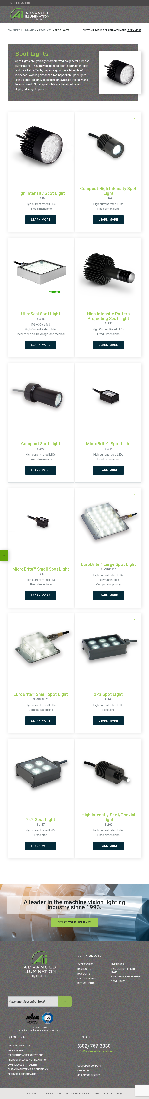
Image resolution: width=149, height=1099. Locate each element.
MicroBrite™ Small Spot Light (40, 569)
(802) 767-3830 (94, 1046)
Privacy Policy (103, 1093)
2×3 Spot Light (108, 694)
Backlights (84, 969)
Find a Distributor (19, 1045)
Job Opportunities (88, 1075)
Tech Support (16, 1050)
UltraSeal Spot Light (40, 313)
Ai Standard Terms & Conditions (28, 1069)
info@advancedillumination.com (97, 1051)
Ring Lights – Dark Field (125, 976)
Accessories (85, 964)
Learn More (134, 30)
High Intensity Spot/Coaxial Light (108, 817)
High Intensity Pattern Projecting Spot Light (108, 316)
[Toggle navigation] (137, 14)
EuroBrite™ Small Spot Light (40, 694)
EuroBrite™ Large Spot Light (108, 564)
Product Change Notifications (27, 1060)
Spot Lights (118, 981)
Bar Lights (83, 973)
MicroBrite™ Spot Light (108, 443)
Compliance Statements (23, 1064)
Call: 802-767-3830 (20, 3)
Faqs (119, 1093)
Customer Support (89, 1065)
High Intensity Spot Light (40, 193)
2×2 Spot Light (40, 819)
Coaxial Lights (86, 978)
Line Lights (117, 964)
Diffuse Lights (86, 983)
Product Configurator (22, 1074)
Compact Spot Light (40, 443)
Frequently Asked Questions (25, 1055)
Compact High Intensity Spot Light (108, 191)
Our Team (83, 1070)
